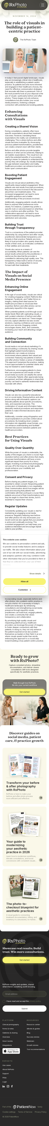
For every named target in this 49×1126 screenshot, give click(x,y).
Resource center (33, 1024)
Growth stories (32, 1045)
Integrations (7, 1045)
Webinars (30, 1041)
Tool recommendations (36, 1049)
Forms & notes (8, 1029)
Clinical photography (11, 1024)
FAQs (5, 1078)
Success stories (33, 1037)
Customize (23, 590)
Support (6, 1073)
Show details (35, 574)
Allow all (24, 581)
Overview (6, 1037)
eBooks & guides (33, 1029)
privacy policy (35, 1001)
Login (5, 1082)
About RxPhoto (8, 1069)
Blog (28, 1033)
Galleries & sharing (10, 1033)
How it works (8, 1041)
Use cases (7, 1065)
